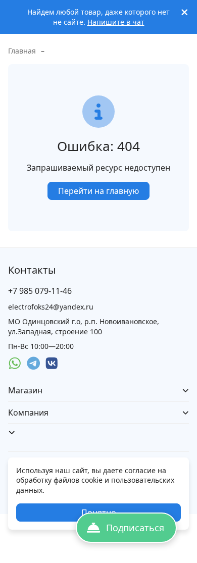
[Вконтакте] (52, 363)
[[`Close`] (184, 12)
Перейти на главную (98, 190)
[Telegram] (33, 363)
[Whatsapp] (15, 363)
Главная (22, 51)
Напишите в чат (115, 22)
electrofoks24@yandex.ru (50, 307)
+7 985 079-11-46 (40, 290)
